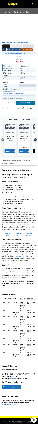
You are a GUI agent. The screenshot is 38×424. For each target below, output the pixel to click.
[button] (10, 151)
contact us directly (19, 256)
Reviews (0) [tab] (26, 160)
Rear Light (20, 93)
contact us (22, 283)
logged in (13, 378)
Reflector (5, 93)
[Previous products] (2, 139)
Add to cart (26, 103)
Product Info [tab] (6, 160)
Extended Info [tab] (16, 160)
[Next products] (35, 139)
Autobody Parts (12, 93)
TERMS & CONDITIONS (9, 405)
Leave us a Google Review (11, 387)
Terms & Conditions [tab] (8, 164)
